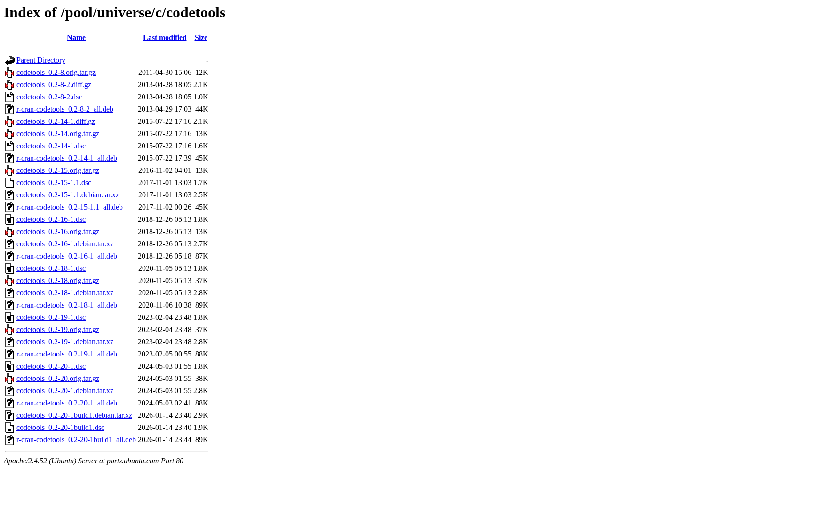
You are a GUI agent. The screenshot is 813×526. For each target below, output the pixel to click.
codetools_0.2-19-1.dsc (51, 317)
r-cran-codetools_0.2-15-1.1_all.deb (69, 207)
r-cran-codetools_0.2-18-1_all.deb (66, 305)
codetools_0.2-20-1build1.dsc (60, 427)
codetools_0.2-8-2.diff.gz (53, 85)
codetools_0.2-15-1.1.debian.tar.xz (67, 195)
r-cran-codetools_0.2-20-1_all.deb (66, 403)
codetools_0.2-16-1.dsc (51, 219)
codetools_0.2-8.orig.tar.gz (56, 72)
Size (201, 37)
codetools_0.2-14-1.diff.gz (55, 121)
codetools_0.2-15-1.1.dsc (53, 182)
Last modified (165, 37)
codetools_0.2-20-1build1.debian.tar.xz (74, 415)
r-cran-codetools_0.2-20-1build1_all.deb (76, 440)
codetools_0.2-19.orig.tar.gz (57, 329)
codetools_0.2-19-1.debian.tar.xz (64, 342)
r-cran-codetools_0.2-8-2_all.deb (64, 109)
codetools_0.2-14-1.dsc (51, 146)
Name (76, 37)
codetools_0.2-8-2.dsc (49, 97)
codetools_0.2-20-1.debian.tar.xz (64, 391)
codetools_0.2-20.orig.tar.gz (57, 378)
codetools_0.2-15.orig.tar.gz (57, 170)
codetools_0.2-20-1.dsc (51, 366)
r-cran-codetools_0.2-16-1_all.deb (66, 256)
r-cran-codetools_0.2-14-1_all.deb (66, 158)
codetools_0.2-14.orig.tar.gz (57, 133)
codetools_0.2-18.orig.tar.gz (57, 280)
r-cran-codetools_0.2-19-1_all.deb (66, 354)
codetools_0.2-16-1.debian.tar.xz (64, 244)
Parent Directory (40, 60)
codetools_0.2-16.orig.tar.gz (57, 231)
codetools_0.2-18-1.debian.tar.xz (64, 293)
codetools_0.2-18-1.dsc (51, 268)
